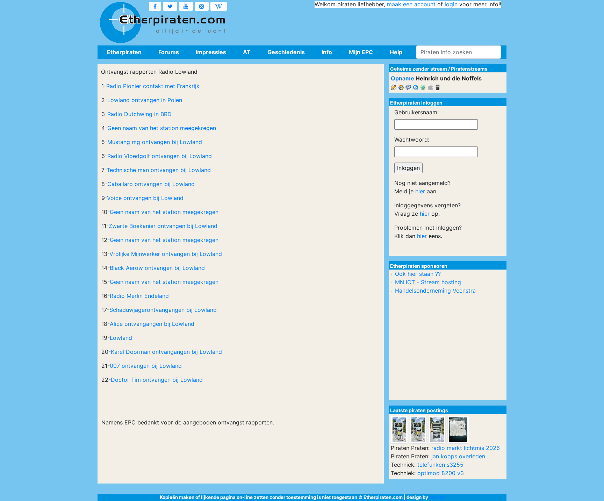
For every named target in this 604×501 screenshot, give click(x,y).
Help (396, 52)
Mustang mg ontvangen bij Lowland (154, 141)
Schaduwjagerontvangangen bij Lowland (163, 309)
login (451, 4)
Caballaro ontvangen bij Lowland (151, 183)
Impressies (211, 52)
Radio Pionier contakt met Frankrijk (153, 86)
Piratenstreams (469, 69)
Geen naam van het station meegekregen (161, 127)
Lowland (121, 337)
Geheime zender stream (418, 69)
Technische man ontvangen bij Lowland (159, 169)
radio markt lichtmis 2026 (465, 447)
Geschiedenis (286, 52)
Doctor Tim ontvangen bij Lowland (157, 379)
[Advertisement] (374, 24)
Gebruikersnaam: (416, 112)
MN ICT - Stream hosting (428, 282)
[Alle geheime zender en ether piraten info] (120, 22)
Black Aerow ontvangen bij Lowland (157, 267)
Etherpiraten (124, 52)
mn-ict (436, 497)
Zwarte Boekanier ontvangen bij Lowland (163, 225)
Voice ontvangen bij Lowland (145, 197)
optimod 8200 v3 (440, 473)
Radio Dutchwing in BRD (139, 113)
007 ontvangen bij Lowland (146, 365)
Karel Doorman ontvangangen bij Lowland (166, 351)
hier (420, 191)
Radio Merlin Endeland (139, 295)
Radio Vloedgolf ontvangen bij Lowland (159, 155)
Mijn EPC (361, 52)
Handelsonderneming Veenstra (435, 290)
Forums (168, 52)
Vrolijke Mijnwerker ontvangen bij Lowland (165, 253)
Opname (402, 78)
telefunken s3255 (440, 464)
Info (327, 52)
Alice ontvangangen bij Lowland (152, 323)
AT (247, 52)
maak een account (411, 4)
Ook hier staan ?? (418, 273)
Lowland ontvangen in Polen (144, 99)
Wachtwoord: (411, 139)
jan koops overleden (458, 456)
